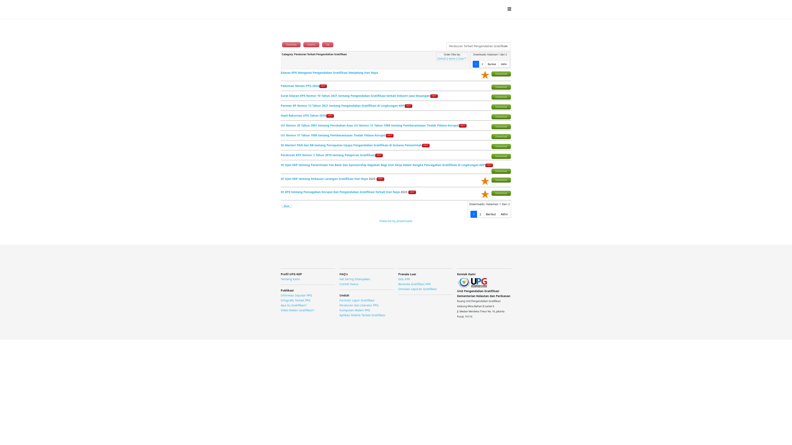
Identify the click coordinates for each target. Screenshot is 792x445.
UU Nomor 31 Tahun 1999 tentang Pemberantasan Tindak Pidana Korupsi (333, 135)
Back (286, 206)
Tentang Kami (290, 279)
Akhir (504, 64)
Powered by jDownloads (396, 221)
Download (501, 74)
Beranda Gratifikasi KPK (414, 284)
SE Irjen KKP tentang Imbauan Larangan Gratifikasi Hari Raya (325, 179)
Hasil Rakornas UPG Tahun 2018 (303, 115)
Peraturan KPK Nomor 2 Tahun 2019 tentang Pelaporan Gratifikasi (328, 155)
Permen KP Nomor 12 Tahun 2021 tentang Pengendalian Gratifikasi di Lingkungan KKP (342, 106)
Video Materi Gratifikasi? (297, 310)
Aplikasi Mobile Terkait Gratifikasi (362, 315)
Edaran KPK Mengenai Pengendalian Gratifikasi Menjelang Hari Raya (329, 73)
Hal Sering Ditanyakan (354, 279)
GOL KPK (404, 279)
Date (461, 58)
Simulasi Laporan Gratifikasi (417, 289)
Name (452, 58)
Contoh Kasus (348, 284)
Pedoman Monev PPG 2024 (300, 86)
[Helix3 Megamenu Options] (509, 9)
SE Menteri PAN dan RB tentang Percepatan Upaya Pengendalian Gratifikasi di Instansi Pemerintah (351, 145)
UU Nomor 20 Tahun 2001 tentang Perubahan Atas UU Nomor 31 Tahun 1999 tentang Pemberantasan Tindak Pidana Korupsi (369, 125)
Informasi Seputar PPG (296, 295)
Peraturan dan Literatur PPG (358, 305)
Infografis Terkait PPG (295, 300)
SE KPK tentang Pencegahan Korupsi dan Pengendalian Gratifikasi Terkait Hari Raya (340, 192)
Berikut (492, 64)
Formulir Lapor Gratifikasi (357, 300)
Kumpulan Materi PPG (354, 310)
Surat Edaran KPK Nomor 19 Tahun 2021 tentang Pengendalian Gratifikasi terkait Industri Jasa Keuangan (355, 96)
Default (441, 58)
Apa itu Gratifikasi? (293, 305)
